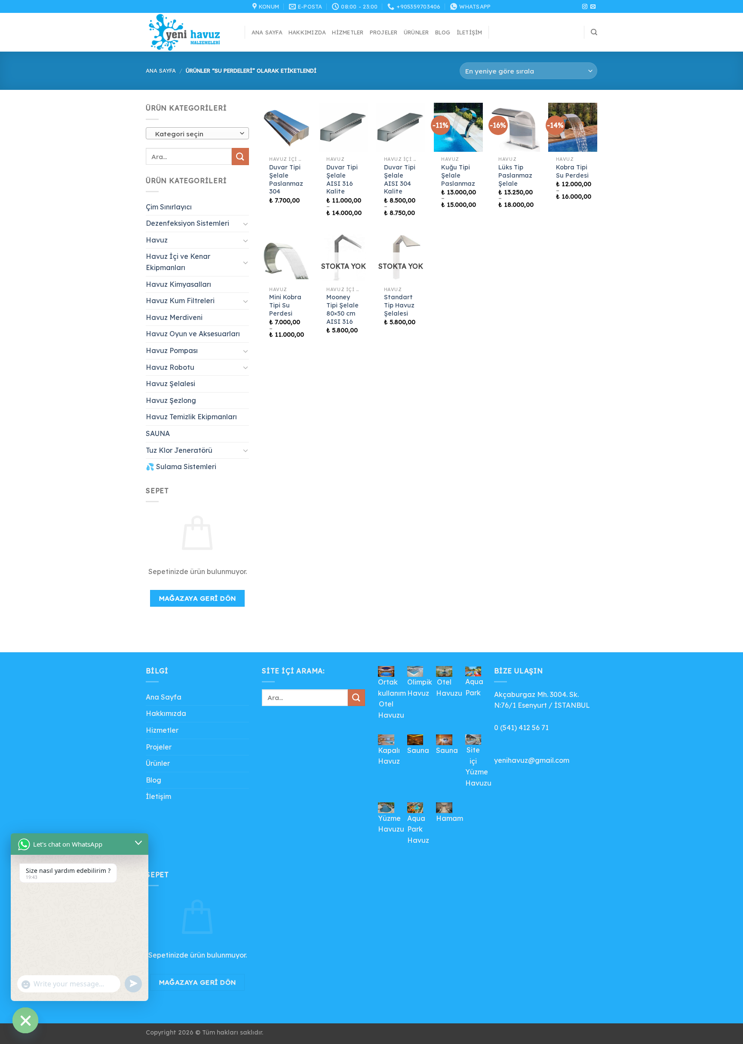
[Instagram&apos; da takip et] (584, 7)
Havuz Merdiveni (174, 317)
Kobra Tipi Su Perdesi (572, 171)
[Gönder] (240, 156)
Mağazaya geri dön (197, 598)
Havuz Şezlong (171, 400)
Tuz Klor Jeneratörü (179, 450)
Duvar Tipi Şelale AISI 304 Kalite (399, 179)
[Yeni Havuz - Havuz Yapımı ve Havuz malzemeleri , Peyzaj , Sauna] (189, 32)
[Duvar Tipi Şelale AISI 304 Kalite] (400, 127)
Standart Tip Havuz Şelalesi (399, 305)
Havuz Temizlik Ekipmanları (191, 416)
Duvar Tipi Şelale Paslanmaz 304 (286, 179)
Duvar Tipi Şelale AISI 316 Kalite (342, 179)
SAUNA (158, 433)
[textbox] (195, 134)
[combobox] (197, 133)
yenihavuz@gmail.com (531, 760)
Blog (443, 32)
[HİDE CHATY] (25, 1020)
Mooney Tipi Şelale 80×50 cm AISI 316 (342, 309)
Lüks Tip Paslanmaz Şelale (515, 175)
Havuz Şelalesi (170, 383)
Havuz (157, 240)
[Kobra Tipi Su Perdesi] (572, 127)
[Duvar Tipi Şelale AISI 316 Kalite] (343, 127)
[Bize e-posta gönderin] (593, 7)
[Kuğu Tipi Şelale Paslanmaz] (458, 127)
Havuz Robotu (170, 367)
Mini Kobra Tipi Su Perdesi (285, 305)
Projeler (384, 32)
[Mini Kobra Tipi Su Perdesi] (286, 257)
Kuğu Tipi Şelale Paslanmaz (458, 175)
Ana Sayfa (267, 32)
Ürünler (416, 32)
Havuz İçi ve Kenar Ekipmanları (178, 262)
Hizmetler (347, 32)
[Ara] (594, 32)
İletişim (469, 32)
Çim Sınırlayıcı (169, 207)
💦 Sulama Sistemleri (181, 466)
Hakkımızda (307, 32)
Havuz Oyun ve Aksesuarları (193, 333)
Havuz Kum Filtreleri (180, 300)
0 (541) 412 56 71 (521, 727)
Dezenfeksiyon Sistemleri (187, 223)
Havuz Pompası (172, 350)
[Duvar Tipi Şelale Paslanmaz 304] (286, 127)
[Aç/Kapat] (245, 223)
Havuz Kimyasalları (178, 284)
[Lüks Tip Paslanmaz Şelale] (515, 127)
